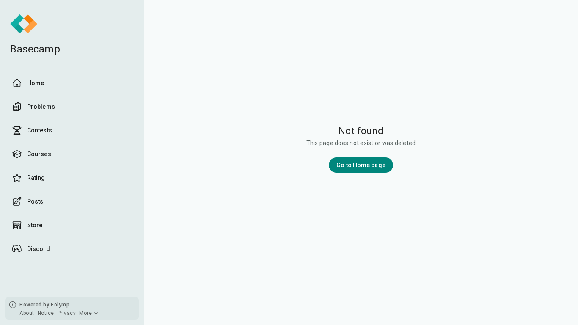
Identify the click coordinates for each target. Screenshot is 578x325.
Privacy (67, 313)
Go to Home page (360, 165)
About (26, 313)
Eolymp (60, 305)
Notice (46, 313)
